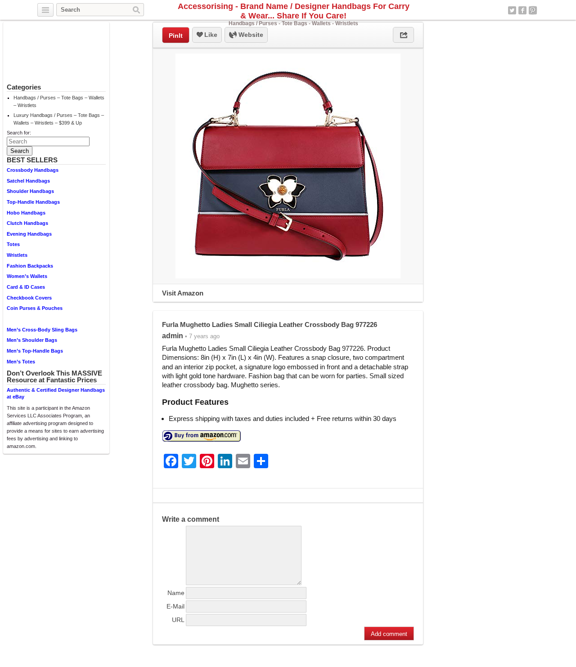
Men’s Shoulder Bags (32, 340)
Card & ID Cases (26, 287)
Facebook (522, 10)
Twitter (512, 10)
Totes (13, 244)
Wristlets (17, 255)
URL (178, 619)
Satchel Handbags (28, 181)
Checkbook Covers (29, 297)
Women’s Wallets (27, 276)
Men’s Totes (21, 361)
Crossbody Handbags (32, 170)
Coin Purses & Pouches (35, 308)
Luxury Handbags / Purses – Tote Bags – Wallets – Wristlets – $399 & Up (59, 118)
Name (175, 592)
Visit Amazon (182, 293)
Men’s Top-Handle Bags (35, 351)
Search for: (19, 132)
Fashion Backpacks (30, 266)
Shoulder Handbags (30, 191)
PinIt (176, 35)
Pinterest (532, 10)
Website (250, 34)
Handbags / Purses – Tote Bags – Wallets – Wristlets (59, 101)
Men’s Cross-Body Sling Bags (42, 329)
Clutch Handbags (27, 223)
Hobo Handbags (26, 212)
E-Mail (175, 606)
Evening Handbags (29, 234)
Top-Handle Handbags (33, 202)
